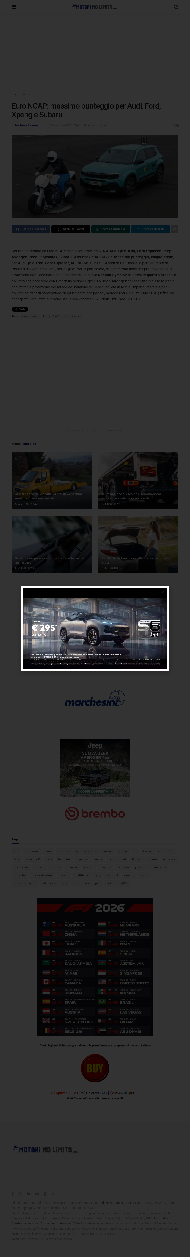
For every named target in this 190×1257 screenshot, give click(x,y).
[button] (163, 592)
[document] (95, 628)
